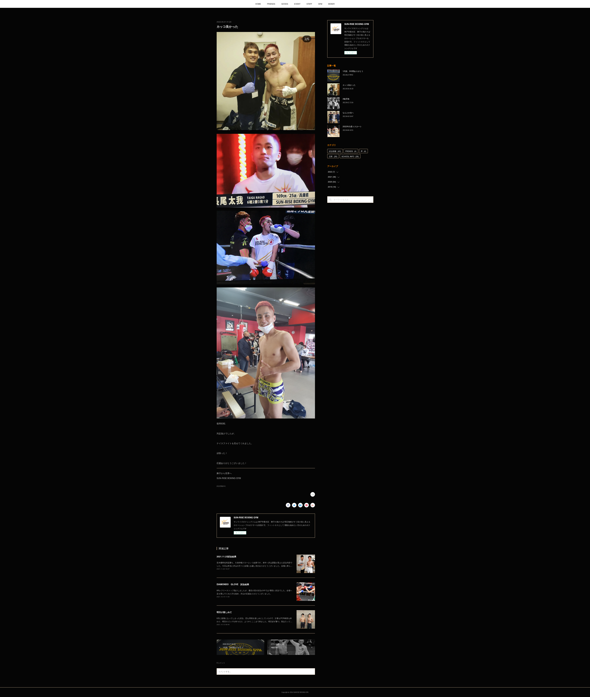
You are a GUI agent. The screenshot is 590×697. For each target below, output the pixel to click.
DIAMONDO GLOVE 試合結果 (233, 584)
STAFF (309, 3)
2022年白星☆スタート (352, 126)
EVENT (297, 3)
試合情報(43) (221, 486)
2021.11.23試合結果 (226, 556)
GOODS (284, 3)
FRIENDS (271, 3)
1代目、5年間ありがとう (353, 71)
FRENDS (350, 151)
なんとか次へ (348, 112)
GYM (320, 3)
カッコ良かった (349, 85)
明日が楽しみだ (224, 612)
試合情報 (335, 151)
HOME (258, 3)
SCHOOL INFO (350, 156)
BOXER (331, 3)
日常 (333, 156)
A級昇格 (346, 98)
